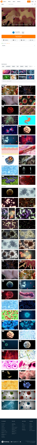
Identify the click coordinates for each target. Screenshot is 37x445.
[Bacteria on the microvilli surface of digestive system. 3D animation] (27, 109)
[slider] (19, 24)
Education (3, 428)
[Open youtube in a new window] (20, 441)
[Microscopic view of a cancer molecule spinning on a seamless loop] (26, 129)
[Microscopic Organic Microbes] (10, 374)
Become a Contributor (23, 429)
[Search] (32, 4)
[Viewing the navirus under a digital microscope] (10, 202)
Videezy (3, 425)
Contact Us (23, 424)
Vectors (4, 1)
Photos (9, 1)
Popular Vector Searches (14, 429)
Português (30, 425)
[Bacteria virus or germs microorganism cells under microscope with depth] (27, 192)
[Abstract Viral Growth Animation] (10, 90)
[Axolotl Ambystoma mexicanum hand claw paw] (27, 159)
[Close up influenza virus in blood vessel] (10, 294)
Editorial (18, 1)
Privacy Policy (33, 441)
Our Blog (23, 427)
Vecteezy (3, 424)
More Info (3, 45)
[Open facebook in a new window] (11, 441)
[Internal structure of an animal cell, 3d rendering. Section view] (10, 159)
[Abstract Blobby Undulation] (27, 344)
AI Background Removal (4, 434)
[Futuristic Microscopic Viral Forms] (27, 354)
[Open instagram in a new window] (12, 441)
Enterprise (3, 427)
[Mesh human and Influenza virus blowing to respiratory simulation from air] (10, 139)
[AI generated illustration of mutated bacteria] (27, 294)
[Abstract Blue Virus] (27, 304)
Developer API (4, 430)
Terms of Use (28, 441)
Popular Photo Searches (14, 431)
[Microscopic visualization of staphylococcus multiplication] (10, 179)
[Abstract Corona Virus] (10, 314)
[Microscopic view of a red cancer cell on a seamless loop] (10, 109)
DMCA (13, 425)
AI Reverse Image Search (4, 432)
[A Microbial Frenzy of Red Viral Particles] (10, 354)
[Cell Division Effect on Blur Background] (10, 129)
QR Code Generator (3, 436)
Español (30, 424)
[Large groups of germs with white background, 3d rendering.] (27, 334)
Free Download (18, 37)
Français (30, 428)
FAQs (22, 423)
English (30, 423)
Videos (14, 1)
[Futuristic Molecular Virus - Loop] (10, 192)
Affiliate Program (13, 427)
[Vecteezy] (2, 1)
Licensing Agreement (13, 423)
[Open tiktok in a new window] (17, 441)
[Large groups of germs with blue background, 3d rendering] (10, 169)
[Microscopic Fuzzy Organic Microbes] (27, 374)
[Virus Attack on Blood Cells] (27, 139)
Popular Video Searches (14, 434)
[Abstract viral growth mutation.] (27, 90)
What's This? (8, 43)
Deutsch (30, 427)
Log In (32, 1)
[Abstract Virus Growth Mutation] (27, 264)
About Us (23, 425)
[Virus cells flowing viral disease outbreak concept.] (10, 344)
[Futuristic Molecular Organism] (10, 284)
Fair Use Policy (32, 442)
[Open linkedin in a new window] (14, 441)
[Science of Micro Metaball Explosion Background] (10, 119)
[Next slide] (33, 66)
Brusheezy (3, 423)
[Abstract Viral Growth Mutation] (10, 100)
